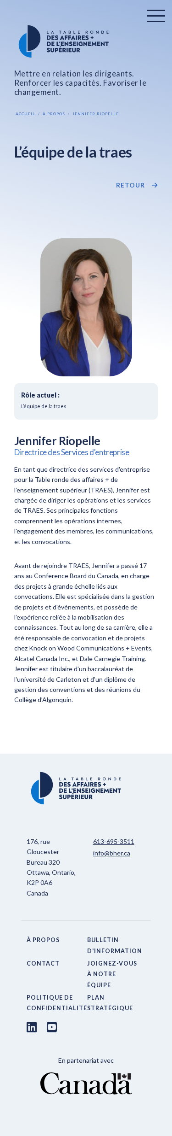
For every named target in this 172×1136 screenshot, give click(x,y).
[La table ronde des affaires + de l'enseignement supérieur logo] (86, 41)
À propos (54, 113)
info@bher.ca (111, 853)
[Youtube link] (52, 1027)
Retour (130, 185)
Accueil (25, 113)
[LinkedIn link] (32, 1027)
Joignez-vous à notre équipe (112, 974)
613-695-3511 (113, 841)
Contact (43, 963)
